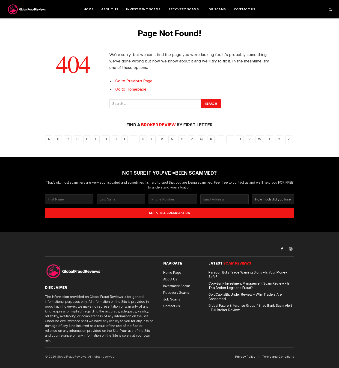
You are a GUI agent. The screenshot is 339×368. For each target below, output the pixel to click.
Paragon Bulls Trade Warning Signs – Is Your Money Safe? (247, 274)
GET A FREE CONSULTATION (169, 213)
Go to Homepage (130, 89)
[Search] (330, 9)
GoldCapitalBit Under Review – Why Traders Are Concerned (245, 296)
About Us (109, 9)
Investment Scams (143, 9)
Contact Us (245, 9)
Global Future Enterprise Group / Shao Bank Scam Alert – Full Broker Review (250, 307)
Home (89, 9)
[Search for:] (155, 103)
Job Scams (216, 9)
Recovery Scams (184, 9)
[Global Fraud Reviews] (27, 9)
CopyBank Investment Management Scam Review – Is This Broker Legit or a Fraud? (249, 285)
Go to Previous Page (133, 81)
